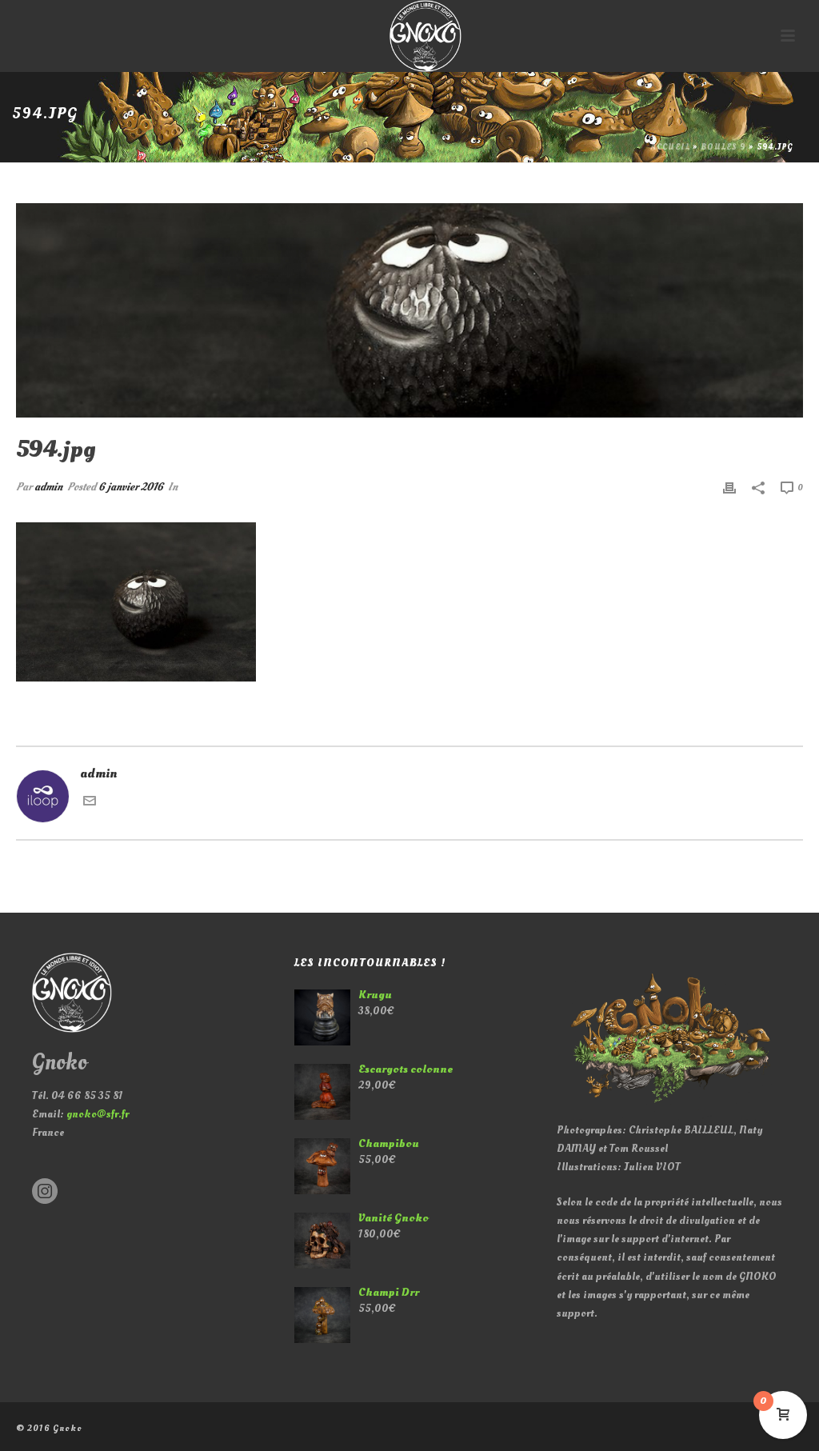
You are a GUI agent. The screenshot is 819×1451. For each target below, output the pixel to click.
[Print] (729, 487)
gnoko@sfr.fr (97, 1113)
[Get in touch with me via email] (89, 803)
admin (48, 486)
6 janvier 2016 (130, 486)
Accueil (670, 147)
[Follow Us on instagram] (45, 1192)
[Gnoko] (409, 36)
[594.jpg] (409, 310)
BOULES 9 (723, 147)
